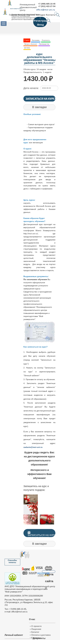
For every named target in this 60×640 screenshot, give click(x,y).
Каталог (22, 15)
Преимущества (44, 44)
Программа (35, 40)
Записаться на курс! (41, 98)
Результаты (46, 40)
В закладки (39, 107)
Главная (13, 15)
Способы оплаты (12, 561)
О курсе (26, 40)
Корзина (31, 15)
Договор (27, 48)
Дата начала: (31, 88)
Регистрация (42, 20)
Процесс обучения (30, 44)
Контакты (51, 15)
